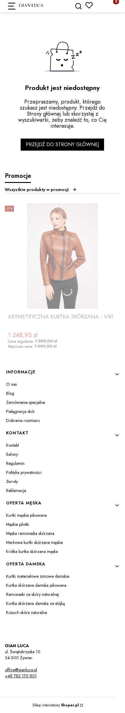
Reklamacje (16, 491)
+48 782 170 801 (21, 676)
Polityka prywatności (24, 472)
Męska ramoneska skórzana (30, 533)
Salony (12, 454)
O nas (11, 384)
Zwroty (12, 481)
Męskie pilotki (17, 524)
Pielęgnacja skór (20, 411)
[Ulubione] (89, 5)
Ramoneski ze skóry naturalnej (32, 594)
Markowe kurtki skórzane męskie (34, 542)
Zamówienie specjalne (25, 402)
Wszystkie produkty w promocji (37, 190)
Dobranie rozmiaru (23, 420)
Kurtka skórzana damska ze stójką (35, 603)
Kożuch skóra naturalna (26, 612)
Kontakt (12, 445)
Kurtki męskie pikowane (26, 515)
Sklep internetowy (55, 705)
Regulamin (15, 463)
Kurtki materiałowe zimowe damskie (37, 576)
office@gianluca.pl (21, 670)
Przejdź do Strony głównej (62, 144)
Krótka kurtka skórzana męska (32, 551)
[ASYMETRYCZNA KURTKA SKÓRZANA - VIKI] (62, 256)
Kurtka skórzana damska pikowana (36, 585)
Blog (10, 393)
